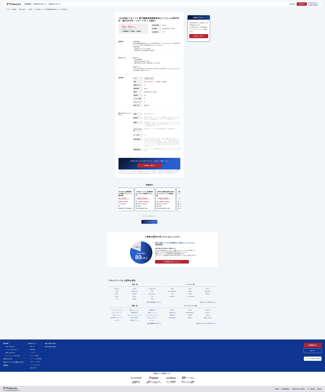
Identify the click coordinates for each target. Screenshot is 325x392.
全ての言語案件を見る (153, 302)
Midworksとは (7, 359)
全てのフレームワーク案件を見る (205, 323)
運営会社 (319, 389)
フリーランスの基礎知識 (36, 358)
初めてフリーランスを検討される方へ (13, 362)
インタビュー (33, 352)
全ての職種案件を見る (153, 323)
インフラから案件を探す (11, 349)
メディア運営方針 (311, 389)
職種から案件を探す (10, 352)
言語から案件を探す (10, 346)
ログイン (292, 4)
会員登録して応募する (149, 165)
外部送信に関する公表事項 (298, 389)
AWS (151, 78)
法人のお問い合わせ (50, 346)
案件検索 (28, 4)
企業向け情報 (33, 367)
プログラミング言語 (35, 361)
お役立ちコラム (32, 343)
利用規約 (277, 389)
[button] (143, 216)
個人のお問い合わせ (50, 343)
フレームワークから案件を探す (12, 355)
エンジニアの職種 (34, 355)
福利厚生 (5, 365)
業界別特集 (32, 349)
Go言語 (147, 78)
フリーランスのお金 (35, 364)
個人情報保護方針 (285, 389)
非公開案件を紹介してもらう (172, 261)
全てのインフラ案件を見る (207, 302)
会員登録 (302, 4)
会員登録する (312, 345)
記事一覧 (32, 346)
